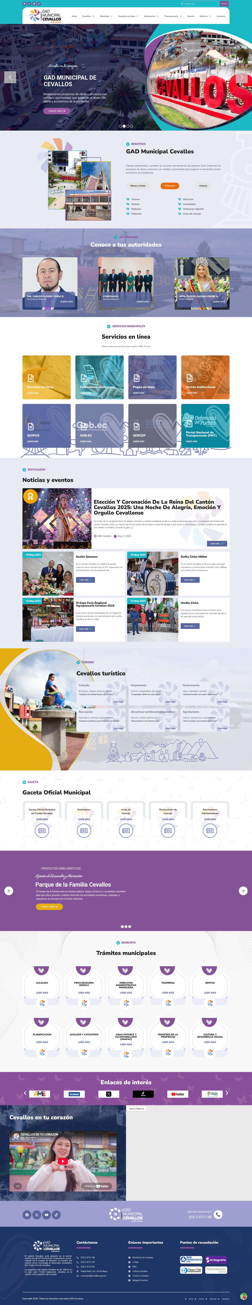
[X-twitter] (29, 4)
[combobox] (200, 3)
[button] (25, 1093)
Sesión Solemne (87, 557)
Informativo (149, 16)
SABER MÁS (66, 301)
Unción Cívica (189, 603)
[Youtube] (34, 4)
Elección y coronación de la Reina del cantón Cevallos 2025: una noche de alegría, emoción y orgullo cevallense (157, 507)
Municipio (104, 16)
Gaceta (190, 16)
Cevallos (86, 16)
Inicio (74, 16)
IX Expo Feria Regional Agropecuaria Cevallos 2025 (95, 604)
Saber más (55, 111)
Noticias (204, 16)
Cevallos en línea (126, 16)
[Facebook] (24, 4)
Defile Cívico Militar (194, 557)
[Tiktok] (39, 4)
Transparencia (171, 16)
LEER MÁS (118, 702)
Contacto (221, 16)
